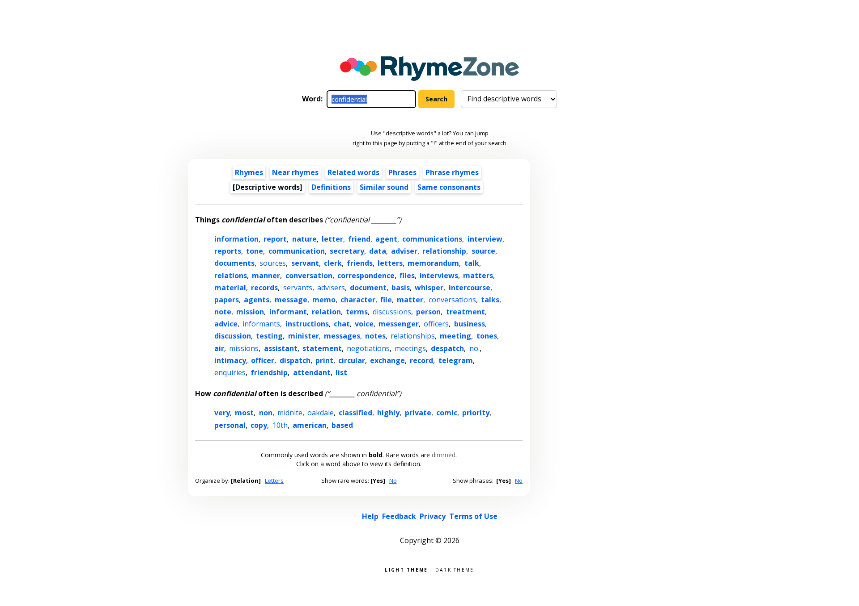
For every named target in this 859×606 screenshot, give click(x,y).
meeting (455, 336)
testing (269, 336)
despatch (447, 348)
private (418, 413)
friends (360, 263)
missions (244, 348)
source (483, 251)
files (407, 275)
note (222, 312)
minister (303, 336)
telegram (455, 360)
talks (490, 300)
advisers (331, 288)
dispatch (295, 360)
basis (400, 288)
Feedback (399, 516)
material (230, 288)
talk (471, 263)
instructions (307, 324)
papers (226, 300)
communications (432, 239)
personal (230, 425)
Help (370, 516)
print (324, 360)
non (265, 413)
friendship (269, 372)
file (386, 300)
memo (324, 300)
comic (446, 413)
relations (230, 275)
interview (485, 239)
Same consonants (449, 187)
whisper (429, 288)
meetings (410, 348)
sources (272, 263)
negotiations (368, 348)
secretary (347, 251)
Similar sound (384, 187)
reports (227, 251)
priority (475, 413)
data (377, 251)
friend (359, 239)
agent (386, 239)
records (264, 288)
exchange (387, 360)
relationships (413, 336)
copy (259, 425)
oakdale (320, 413)
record (421, 360)
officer (262, 360)
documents (234, 263)
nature (304, 239)
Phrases (402, 172)
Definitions (331, 187)
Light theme (406, 569)
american (310, 425)
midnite (289, 413)
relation (326, 312)
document (368, 288)
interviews (439, 275)
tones (486, 336)
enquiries (230, 372)
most (244, 413)
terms (357, 312)
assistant (281, 348)
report (275, 239)
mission (250, 312)
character (357, 300)
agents (256, 300)
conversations (452, 300)
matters (478, 275)
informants (261, 324)
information (236, 239)
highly (388, 413)
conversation (308, 275)
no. (474, 348)
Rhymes (249, 172)
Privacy (433, 516)
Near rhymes (295, 172)
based (342, 425)
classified (355, 413)
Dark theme (454, 569)
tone (254, 251)
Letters (274, 480)
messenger (398, 324)
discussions (392, 312)
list (341, 372)
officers (436, 324)
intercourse (469, 288)
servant (305, 263)
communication (296, 251)
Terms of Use (473, 516)
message (291, 300)
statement (322, 348)
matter (410, 300)
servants (297, 288)
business (469, 324)
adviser (404, 251)
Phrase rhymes (452, 172)
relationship (444, 251)
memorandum (433, 263)
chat (342, 324)
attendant (312, 372)
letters (390, 263)
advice (226, 324)
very (222, 413)
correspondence (366, 275)
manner (266, 275)
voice (364, 324)
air (219, 348)
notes (375, 336)
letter (332, 239)
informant (288, 312)
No (393, 480)
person (428, 312)
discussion (232, 336)
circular (351, 360)
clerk (333, 263)
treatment (465, 312)
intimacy (230, 360)
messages (342, 336)
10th (280, 425)
